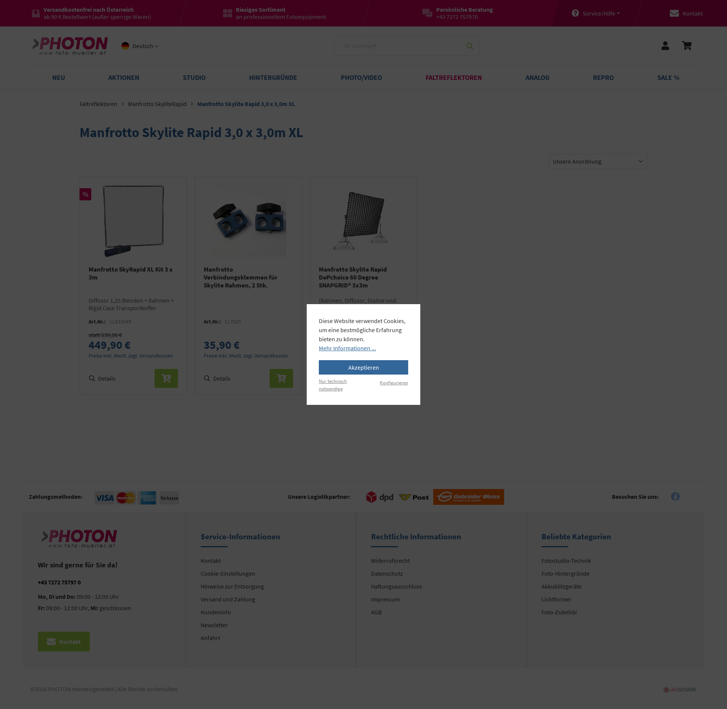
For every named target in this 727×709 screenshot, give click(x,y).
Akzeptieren (363, 367)
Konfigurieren (394, 382)
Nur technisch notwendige (333, 384)
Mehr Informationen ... (347, 348)
